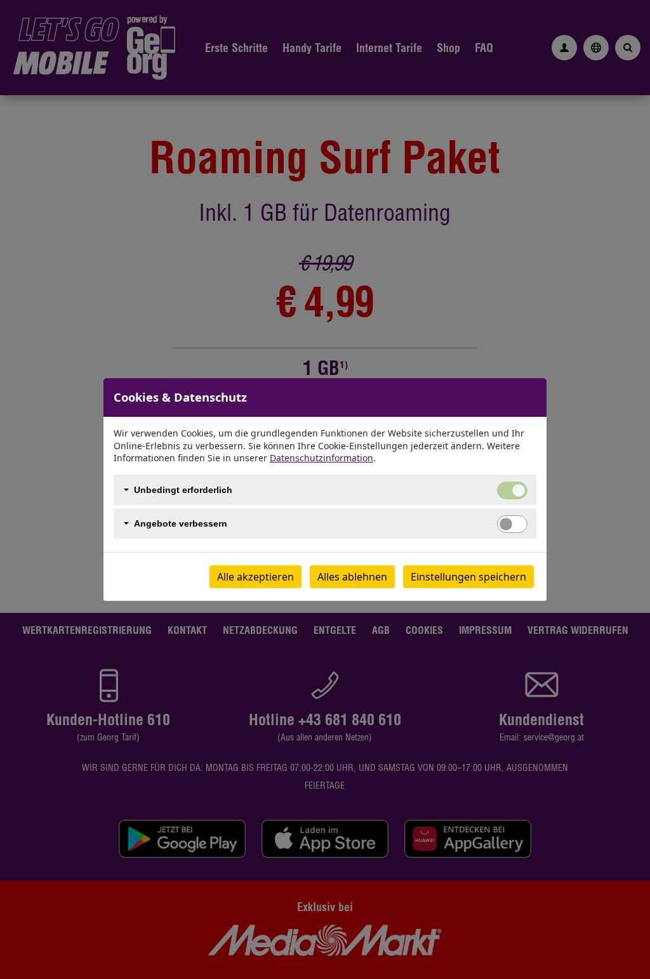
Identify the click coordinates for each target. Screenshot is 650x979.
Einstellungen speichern (468, 577)
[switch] (512, 524)
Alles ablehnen (352, 577)
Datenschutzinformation (321, 458)
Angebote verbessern (180, 523)
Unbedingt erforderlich (183, 490)
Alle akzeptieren (255, 577)
